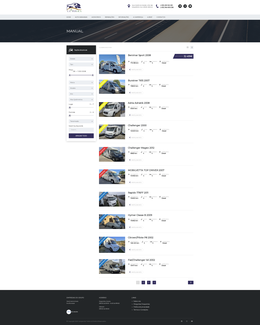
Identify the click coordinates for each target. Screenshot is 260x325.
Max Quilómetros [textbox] (76, 99)
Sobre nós (137, 301)
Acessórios (96, 17)
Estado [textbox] (72, 59)
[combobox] (81, 59)
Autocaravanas (81, 17)
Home (69, 17)
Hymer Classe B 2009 (140, 215)
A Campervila (138, 17)
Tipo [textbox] (71, 64)
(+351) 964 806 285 (167, 7)
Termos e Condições (141, 310)
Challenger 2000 (137, 125)
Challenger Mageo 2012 (141, 147)
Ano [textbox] (71, 94)
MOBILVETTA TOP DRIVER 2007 (146, 170)
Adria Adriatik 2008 (139, 103)
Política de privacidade (141, 307)
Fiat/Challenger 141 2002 (141, 260)
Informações (124, 17)
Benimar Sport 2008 (139, 55)
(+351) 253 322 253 (166, 5)
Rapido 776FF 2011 (138, 192)
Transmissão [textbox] (74, 121)
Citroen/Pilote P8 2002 (140, 237)
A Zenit (149, 17)
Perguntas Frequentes (142, 304)
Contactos (161, 17)
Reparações (109, 17)
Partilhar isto (136, 69)
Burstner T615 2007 (139, 80)
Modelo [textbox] (73, 88)
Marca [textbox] (72, 82)
